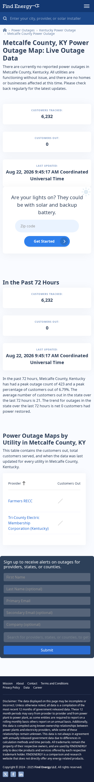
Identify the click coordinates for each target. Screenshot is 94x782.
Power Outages (23, 30)
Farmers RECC (20, 500)
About (20, 683)
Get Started (44, 241)
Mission (8, 683)
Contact (32, 683)
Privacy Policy (11, 687)
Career (37, 687)
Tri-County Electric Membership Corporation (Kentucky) (28, 523)
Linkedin (21, 774)
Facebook (13, 774)
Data (27, 687)
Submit (47, 650)
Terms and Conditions (54, 683)
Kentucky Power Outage (57, 30)
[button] (86, 6)
